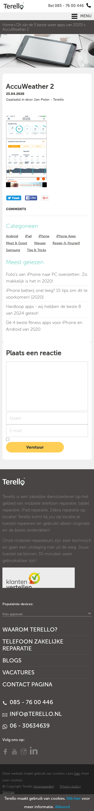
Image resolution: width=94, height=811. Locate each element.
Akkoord (62, 807)
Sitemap (8, 792)
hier (77, 773)
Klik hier (74, 798)
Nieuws (40, 243)
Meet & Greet (16, 243)
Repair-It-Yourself (66, 243)
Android (12, 236)
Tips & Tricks (36, 250)
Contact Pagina (27, 684)
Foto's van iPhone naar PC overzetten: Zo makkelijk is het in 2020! (46, 278)
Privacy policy (70, 786)
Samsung (13, 250)
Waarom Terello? (30, 629)
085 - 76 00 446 (30, 702)
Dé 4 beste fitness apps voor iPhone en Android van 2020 (44, 326)
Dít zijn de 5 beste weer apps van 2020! (49, 25)
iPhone (44, 236)
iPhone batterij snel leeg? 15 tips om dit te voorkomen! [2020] (46, 294)
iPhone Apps (66, 236)
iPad (28, 236)
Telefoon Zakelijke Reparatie (32, 645)
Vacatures (18, 672)
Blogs (11, 660)
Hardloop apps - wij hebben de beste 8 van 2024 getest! (43, 310)
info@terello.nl (35, 713)
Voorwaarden (44, 786)
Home (7, 25)
